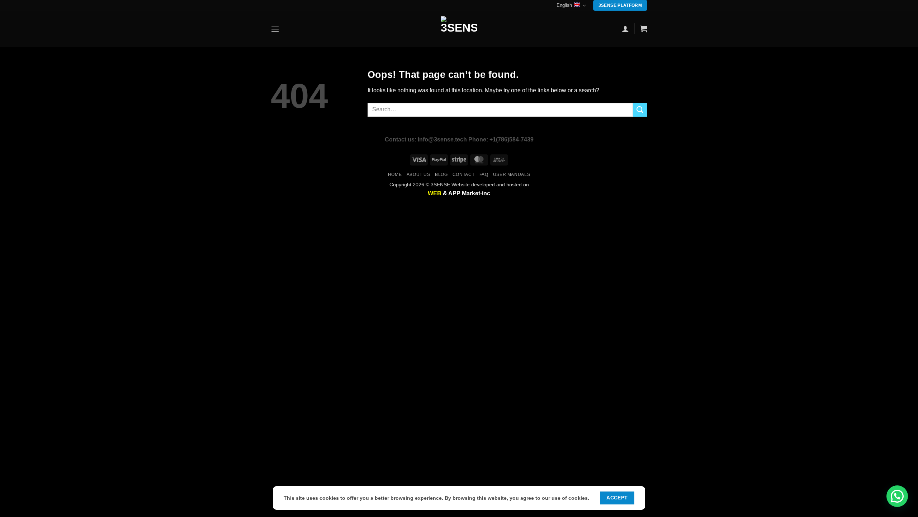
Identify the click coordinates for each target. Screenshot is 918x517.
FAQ (483, 174)
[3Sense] (459, 29)
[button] (275, 29)
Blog (441, 174)
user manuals (511, 174)
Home (395, 174)
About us (418, 174)
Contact (463, 174)
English (564, 5)
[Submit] (640, 110)
